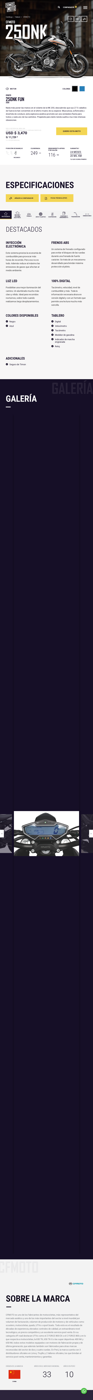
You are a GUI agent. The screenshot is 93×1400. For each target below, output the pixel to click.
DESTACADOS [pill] (6, 216)
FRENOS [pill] (29, 216)
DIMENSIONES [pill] (87, 215)
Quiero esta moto (72, 131)
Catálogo (9, 17)
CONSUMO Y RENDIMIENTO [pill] (64, 217)
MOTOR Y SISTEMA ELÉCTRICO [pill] (17, 216)
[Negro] (75, 88)
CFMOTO (26, 17)
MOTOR (13, 89)
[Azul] (82, 88)
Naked (17, 17)
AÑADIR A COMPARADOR (24, 198)
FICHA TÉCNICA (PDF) (59, 198)
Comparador (69, 7)
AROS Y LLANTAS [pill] (41, 217)
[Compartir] (77, 19)
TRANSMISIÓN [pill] (75, 216)
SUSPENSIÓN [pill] (52, 217)
